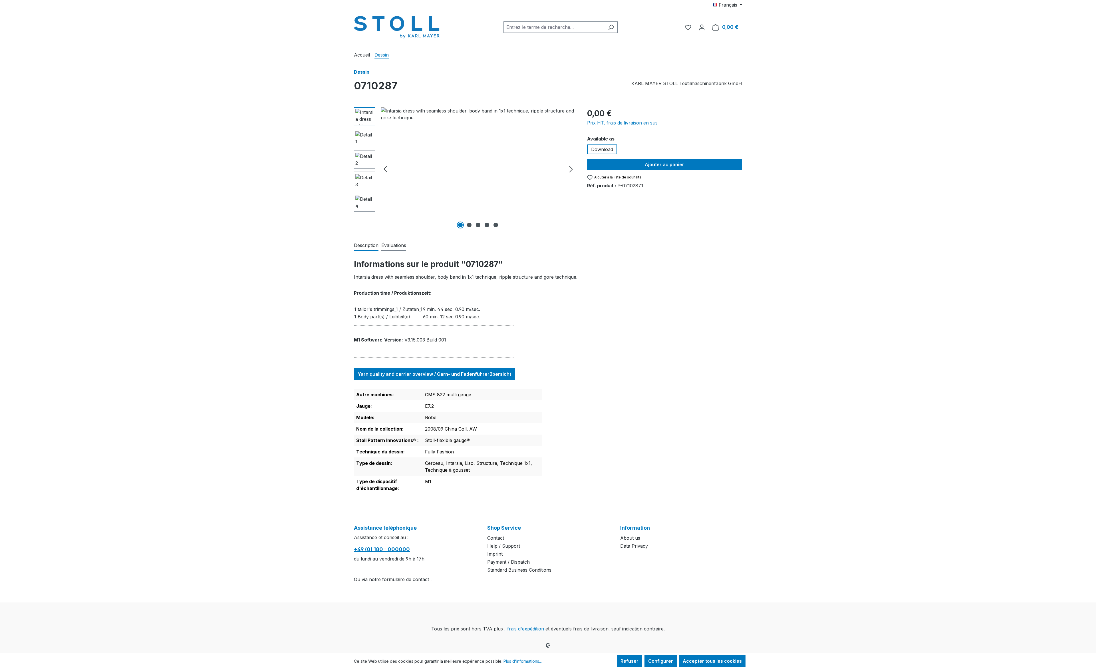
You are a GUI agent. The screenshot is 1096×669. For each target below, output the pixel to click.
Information (635, 528)
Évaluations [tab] (393, 245)
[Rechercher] (611, 27)
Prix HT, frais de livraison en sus (622, 123)
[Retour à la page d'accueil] (397, 26)
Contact (495, 538)
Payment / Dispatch (508, 562)
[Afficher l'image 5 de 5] (495, 225)
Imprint (495, 554)
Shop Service (504, 528)
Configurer (660, 661)
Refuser (629, 661)
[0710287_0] (478, 168)
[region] (464, 168)
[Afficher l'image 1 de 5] (460, 225)
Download (602, 149)
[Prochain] (571, 169)
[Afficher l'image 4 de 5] (487, 225)
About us (630, 538)
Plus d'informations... (522, 661)
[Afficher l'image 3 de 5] (478, 225)
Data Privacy (634, 546)
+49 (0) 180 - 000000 (382, 549)
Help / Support (503, 546)
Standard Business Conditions (519, 570)
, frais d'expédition (524, 629)
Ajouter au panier (664, 164)
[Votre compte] (702, 27)
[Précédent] (385, 169)
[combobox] (554, 27)
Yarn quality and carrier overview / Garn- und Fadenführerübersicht (434, 374)
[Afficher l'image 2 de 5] (469, 225)
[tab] (366, 245)
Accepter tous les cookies (712, 661)
